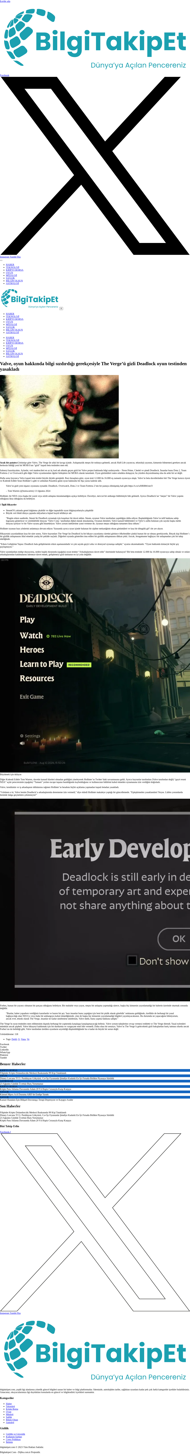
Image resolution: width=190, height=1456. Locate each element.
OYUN (9, 272)
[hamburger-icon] (1, 260)
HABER (10, 264)
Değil (14, 1039)
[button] (95, 1044)
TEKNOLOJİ (12, 267)
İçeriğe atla (5, 1)
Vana (23, 1039)
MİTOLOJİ (11, 275)
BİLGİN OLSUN (14, 280)
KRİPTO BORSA (14, 270)
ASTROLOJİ (12, 283)
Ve (28, 1039)
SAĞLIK (10, 278)
